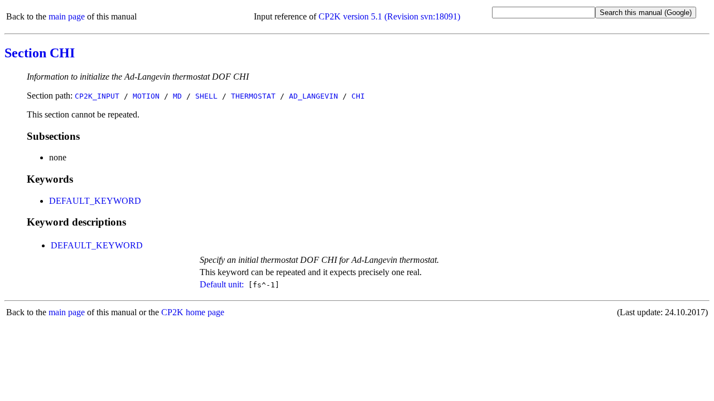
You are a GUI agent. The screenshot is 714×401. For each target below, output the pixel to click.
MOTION (146, 96)
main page (67, 16)
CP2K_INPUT (97, 96)
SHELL (206, 96)
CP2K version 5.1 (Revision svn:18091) (389, 16)
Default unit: (222, 284)
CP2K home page (192, 312)
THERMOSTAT (253, 96)
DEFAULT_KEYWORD (95, 201)
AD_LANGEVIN (313, 96)
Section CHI (39, 53)
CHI (358, 96)
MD (177, 96)
